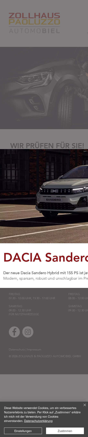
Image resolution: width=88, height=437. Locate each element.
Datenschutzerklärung (38, 421)
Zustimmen (65, 431)
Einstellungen (23, 431)
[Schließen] (82, 407)
